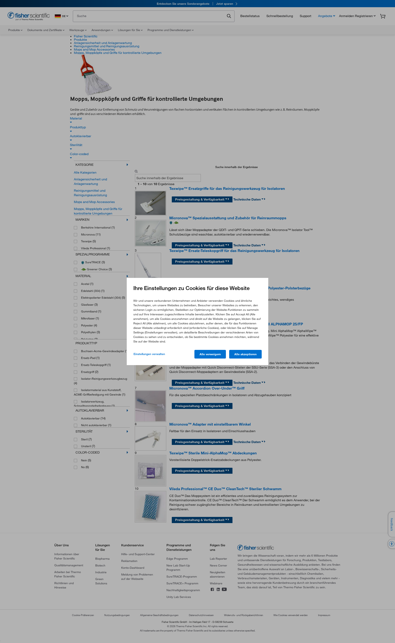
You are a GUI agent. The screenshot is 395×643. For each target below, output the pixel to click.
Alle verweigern (210, 354)
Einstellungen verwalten (149, 354)
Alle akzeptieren (245, 354)
